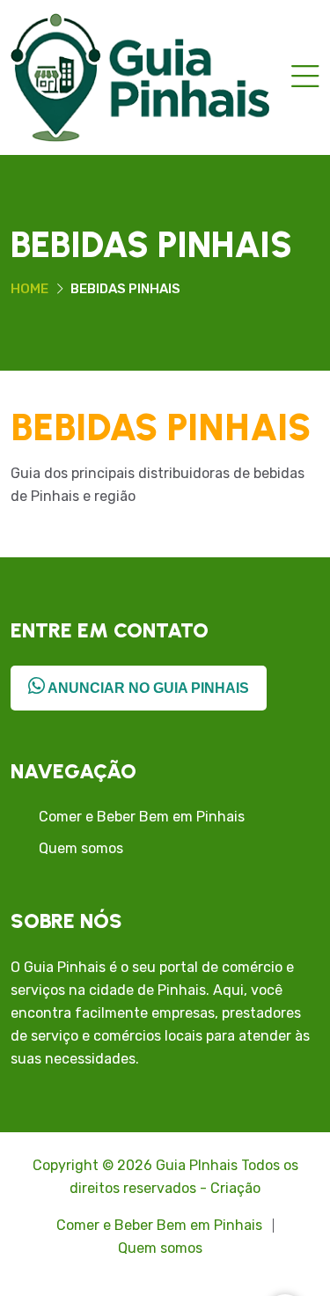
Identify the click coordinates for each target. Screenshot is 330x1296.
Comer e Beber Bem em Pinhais (142, 816)
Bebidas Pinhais (161, 427)
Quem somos (81, 848)
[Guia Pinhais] (140, 76)
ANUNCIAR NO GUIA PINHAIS (147, 688)
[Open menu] (305, 78)
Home (29, 289)
